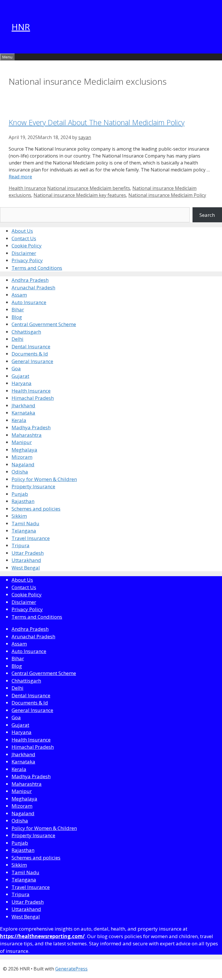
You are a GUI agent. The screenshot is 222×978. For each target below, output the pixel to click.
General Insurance (32, 361)
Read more (20, 176)
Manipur (22, 442)
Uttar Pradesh (28, 553)
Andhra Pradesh (30, 280)
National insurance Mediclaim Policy (167, 195)
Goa (16, 368)
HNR (21, 27)
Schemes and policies (36, 508)
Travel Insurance (31, 538)
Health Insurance (27, 188)
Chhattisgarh (26, 331)
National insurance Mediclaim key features (80, 195)
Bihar (18, 309)
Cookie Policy (27, 245)
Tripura (20, 545)
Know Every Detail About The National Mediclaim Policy (96, 122)
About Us (22, 231)
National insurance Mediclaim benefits (88, 188)
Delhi (17, 339)
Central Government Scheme (44, 324)
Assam (19, 294)
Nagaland (23, 464)
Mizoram (22, 457)
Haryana (22, 383)
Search (207, 215)
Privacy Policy (27, 260)
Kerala (19, 420)
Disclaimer (24, 253)
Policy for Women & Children (44, 479)
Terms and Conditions (37, 268)
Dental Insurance (31, 346)
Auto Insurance (29, 302)
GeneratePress (71, 969)
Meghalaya (24, 449)
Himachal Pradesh (33, 398)
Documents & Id (30, 353)
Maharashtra (27, 435)
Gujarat (20, 376)
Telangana (24, 530)
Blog (17, 317)
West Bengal (26, 567)
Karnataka (23, 412)
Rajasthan (23, 501)
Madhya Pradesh (31, 427)
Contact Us (24, 238)
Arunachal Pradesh (33, 287)
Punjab (20, 494)
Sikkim (19, 516)
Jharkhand (23, 405)
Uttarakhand (26, 560)
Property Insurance (33, 486)
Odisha (20, 471)
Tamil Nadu (25, 523)
